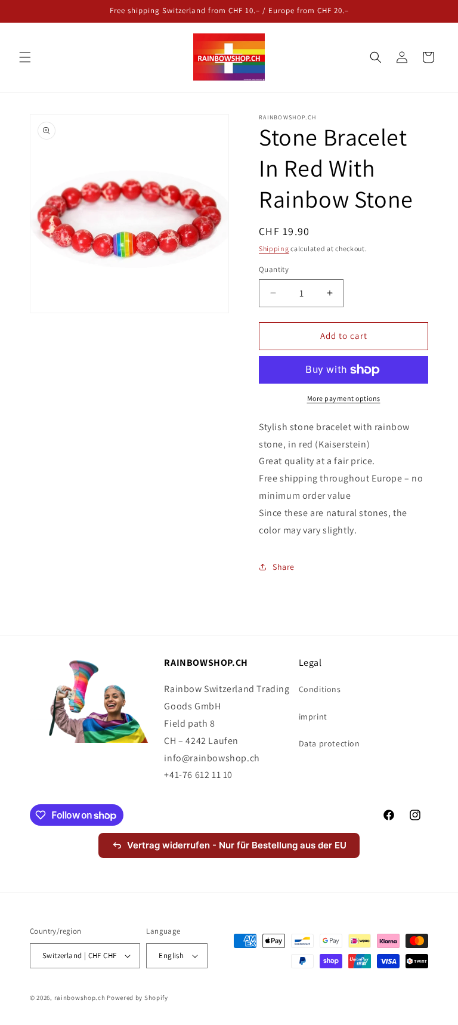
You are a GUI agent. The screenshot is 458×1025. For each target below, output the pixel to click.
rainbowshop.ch (80, 997)
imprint (313, 716)
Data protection (329, 743)
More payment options (343, 398)
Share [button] (284, 566)
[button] (25, 57)
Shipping (274, 248)
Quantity (274, 269)
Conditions (320, 689)
